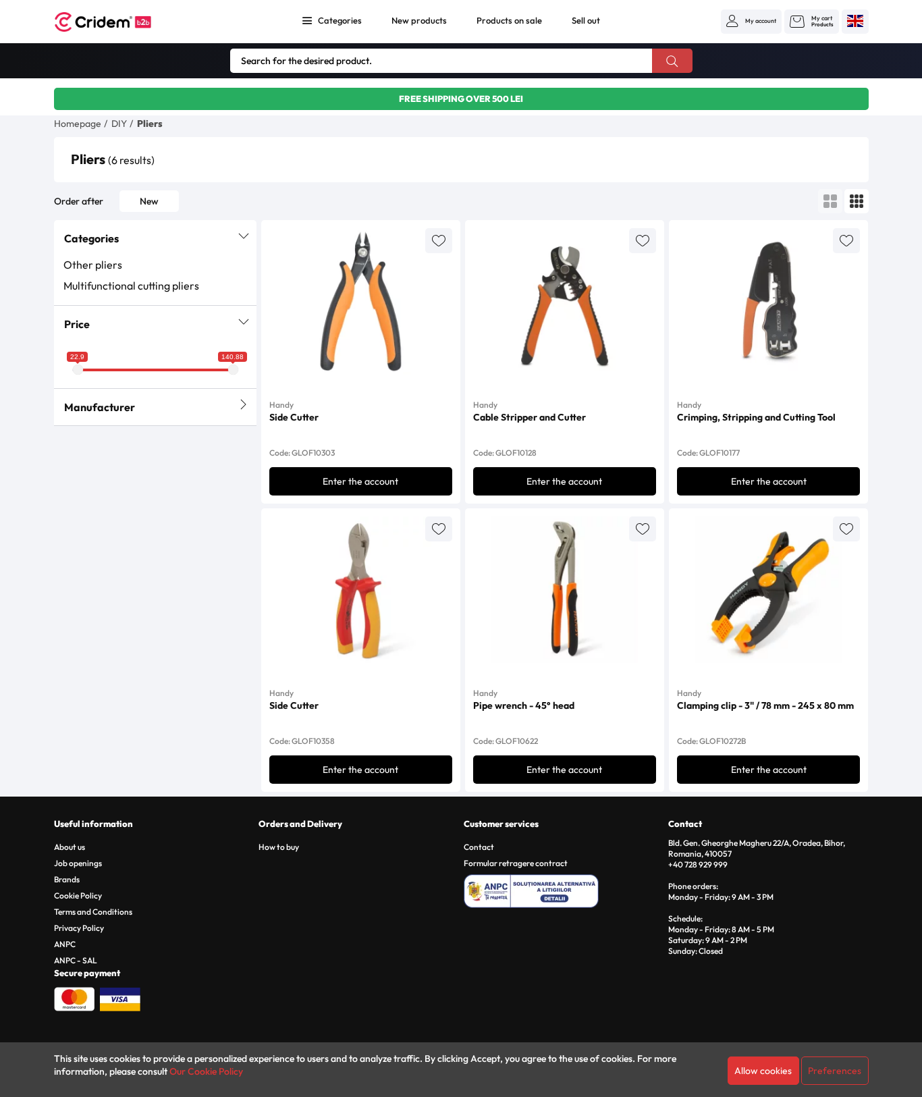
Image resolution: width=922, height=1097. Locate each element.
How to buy (279, 847)
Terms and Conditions (93, 912)
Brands (67, 879)
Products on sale (509, 20)
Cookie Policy (78, 895)
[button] (751, 21)
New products (419, 20)
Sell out (586, 20)
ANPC (65, 944)
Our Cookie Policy (206, 1071)
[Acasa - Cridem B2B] (118, 22)
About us (69, 847)
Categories (340, 20)
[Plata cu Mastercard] (74, 998)
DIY (119, 123)
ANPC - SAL (75, 960)
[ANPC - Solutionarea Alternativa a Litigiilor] (564, 889)
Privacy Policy (79, 928)
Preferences (834, 1071)
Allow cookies (763, 1071)
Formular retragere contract (516, 863)
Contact (479, 847)
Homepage (77, 123)
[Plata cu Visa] (120, 998)
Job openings (78, 863)
